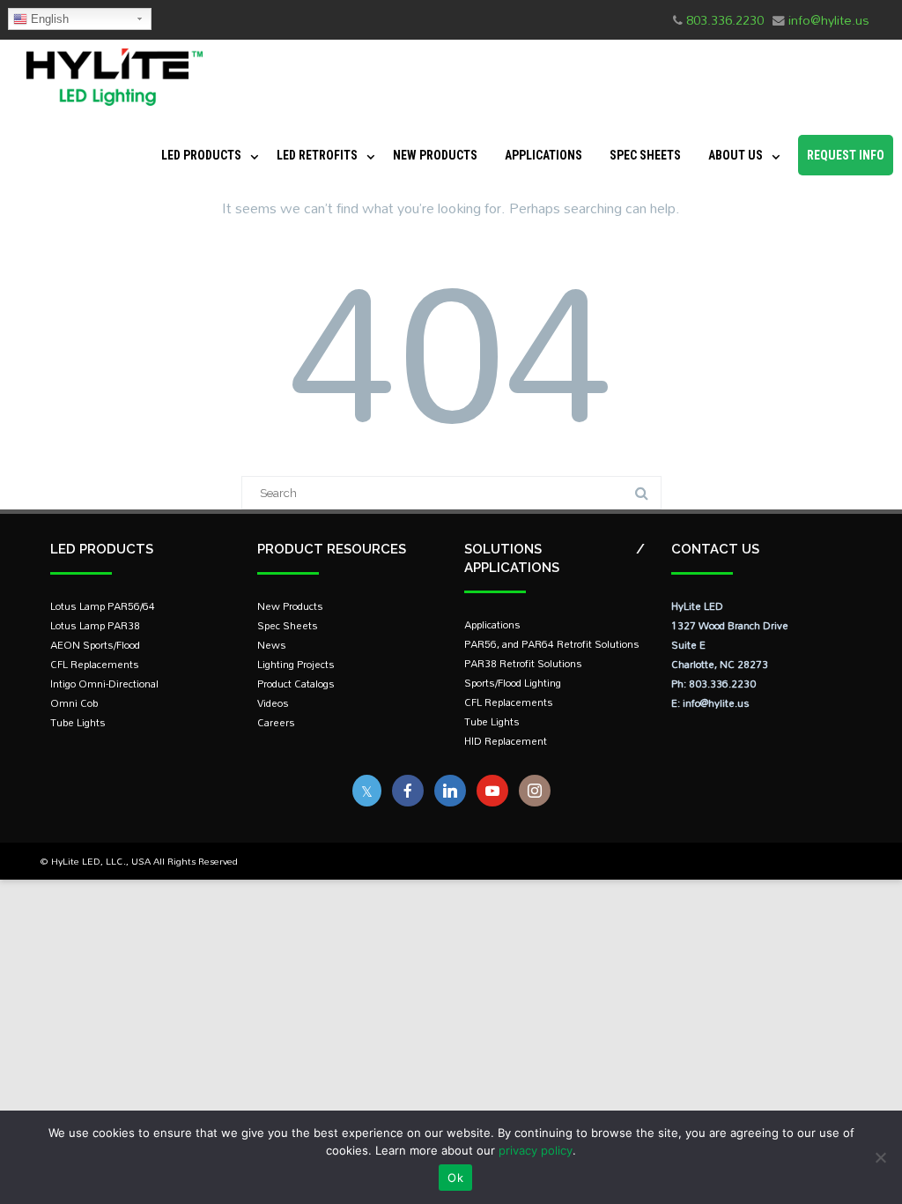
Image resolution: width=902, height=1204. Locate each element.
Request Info (845, 155)
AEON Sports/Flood (95, 645)
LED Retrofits (317, 155)
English (48, 19)
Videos (273, 703)
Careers (276, 722)
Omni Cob (74, 703)
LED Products (201, 155)
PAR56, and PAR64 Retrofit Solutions (552, 644)
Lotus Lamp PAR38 (95, 625)
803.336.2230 (725, 20)
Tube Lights (78, 722)
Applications (543, 155)
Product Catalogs (296, 684)
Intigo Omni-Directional (104, 684)
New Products (435, 155)
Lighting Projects (296, 664)
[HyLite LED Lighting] (110, 110)
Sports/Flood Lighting (512, 683)
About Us (735, 155)
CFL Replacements (94, 664)
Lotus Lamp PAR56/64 (102, 606)
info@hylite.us (828, 20)
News (271, 645)
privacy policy (536, 1150)
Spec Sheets (645, 155)
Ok (455, 1178)
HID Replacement (505, 741)
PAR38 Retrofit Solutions (523, 663)
